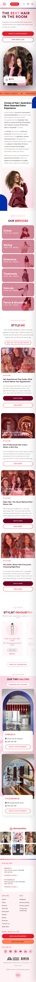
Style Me (5, 908)
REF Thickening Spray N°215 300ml (12, 644)
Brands (4, 905)
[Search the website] (24, 4)
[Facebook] (10, 951)
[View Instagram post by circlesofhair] (10, 841)
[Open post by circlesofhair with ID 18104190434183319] (30, 837)
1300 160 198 (11, 741)
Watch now (17, 398)
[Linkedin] (25, 951)
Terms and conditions (23, 909)
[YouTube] (20, 951)
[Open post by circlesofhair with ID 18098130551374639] (18, 837)
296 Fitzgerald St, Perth (15, 803)
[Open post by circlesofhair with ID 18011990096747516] (5, 849)
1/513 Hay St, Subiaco (15, 738)
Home (4, 899)
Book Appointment (18, 746)
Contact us (6, 923)
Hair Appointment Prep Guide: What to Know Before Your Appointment (17, 380)
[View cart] (28, 4)
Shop (3, 902)
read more (23, 405)
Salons (4, 914)
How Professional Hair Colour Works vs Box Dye (15, 446)
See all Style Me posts (18, 342)
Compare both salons (18, 684)
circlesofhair (5, 833)
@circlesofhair (19, 828)
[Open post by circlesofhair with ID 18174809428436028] (18, 849)
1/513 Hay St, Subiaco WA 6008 (14, 870)
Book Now (14, 4)
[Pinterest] (15, 951)
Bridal (4, 917)
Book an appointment (18, 33)
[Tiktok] (30, 951)
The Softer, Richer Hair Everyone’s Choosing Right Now (17, 565)
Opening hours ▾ (10, 875)
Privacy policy (24, 905)
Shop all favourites (18, 664)
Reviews (5, 920)
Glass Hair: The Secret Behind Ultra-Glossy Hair (18, 503)
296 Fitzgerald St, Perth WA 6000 (14, 882)
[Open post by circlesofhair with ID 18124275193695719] (5, 837)
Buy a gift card (18, 941)
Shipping (22, 899)
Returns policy (24, 902)
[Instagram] (5, 951)
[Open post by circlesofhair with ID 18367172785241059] (30, 849)
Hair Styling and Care (12, 639)
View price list (18, 39)
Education (5, 911)
